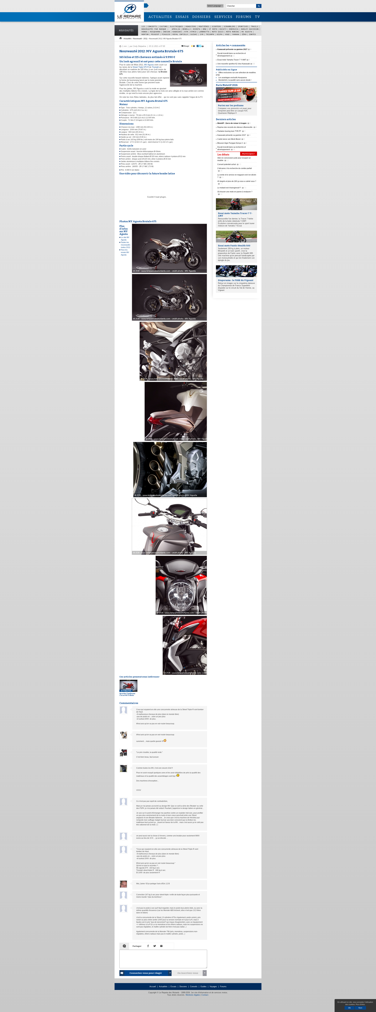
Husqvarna (155, 32)
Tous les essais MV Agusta (125, 252)
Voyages (213, 986)
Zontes (252, 34)
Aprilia (176, 29)
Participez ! (248, 154)
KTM (186, 32)
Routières (204, 26)
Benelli (187, 29)
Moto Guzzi (218, 32)
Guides (203, 986)
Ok (349, 1008)
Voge (227, 34)
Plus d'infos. (360, 1004)
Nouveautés (126, 30)
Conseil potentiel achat (229, 164)
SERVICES (223, 17)
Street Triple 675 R (141, 67)
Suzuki (193, 34)
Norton (145, 34)
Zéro (244, 34)
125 (143, 26)
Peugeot (155, 34)
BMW (204, 29)
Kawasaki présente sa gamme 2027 (233, 135)
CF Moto (213, 29)
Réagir (186, 46)
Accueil (153, 986)
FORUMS (243, 17)
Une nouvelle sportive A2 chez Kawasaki (236, 64)
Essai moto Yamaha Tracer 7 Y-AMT (233, 60)
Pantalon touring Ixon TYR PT (231, 131)
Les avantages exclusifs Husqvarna (232, 78)
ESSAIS (182, 17)
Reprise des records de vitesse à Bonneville (237, 127)
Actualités (127, 39)
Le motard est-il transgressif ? (231, 188)
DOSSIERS (201, 17)
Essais (173, 986)
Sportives (243, 26)
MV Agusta (247, 32)
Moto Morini (232, 32)
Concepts (152, 26)
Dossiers (183, 986)
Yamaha (235, 34)
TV (257, 17)
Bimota (196, 29)
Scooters (216, 26)
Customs (164, 26)
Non (360, 1008)
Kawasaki (177, 32)
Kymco (193, 32)
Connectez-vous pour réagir (146, 973)
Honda (144, 32)
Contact (205, 995)
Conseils (193, 986)
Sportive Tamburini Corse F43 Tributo (127, 693)
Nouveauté (137, 39)
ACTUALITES (160, 17)
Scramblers (229, 26)
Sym (201, 34)
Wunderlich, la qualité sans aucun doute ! (234, 80)
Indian (166, 32)
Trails (254, 26)
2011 (145, 39)
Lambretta (204, 32)
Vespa (220, 34)
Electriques (176, 26)
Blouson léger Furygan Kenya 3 (232, 143)
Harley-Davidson (250, 29)
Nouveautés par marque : (156, 29)
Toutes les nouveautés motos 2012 (125, 244)
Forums (223, 986)
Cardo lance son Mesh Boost (231, 139)
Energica (234, 29)
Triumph (210, 34)
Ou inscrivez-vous (187, 973)
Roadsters (191, 26)
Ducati (223, 29)
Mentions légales (193, 995)
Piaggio (166, 34)
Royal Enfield (180, 34)
